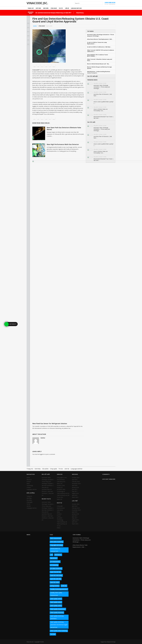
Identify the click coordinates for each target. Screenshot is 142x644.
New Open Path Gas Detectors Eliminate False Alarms (64, 128)
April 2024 (74, 479)
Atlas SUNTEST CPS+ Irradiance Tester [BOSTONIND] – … (97, 55)
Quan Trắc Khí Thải (55, 572)
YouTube (52, 634)
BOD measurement (55, 538)
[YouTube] (108, 535)
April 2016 (74, 495)
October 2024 (75, 477)
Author (35, 26)
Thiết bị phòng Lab (62, 493)
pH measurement (55, 561)
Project (59, 487)
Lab (51, 554)
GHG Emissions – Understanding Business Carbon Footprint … (98, 72)
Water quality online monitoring (58, 631)
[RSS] (100, 538)
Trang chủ (31, 8)
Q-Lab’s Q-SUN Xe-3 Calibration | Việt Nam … (99, 47)
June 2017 (74, 489)
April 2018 (74, 485)
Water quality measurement (57, 609)
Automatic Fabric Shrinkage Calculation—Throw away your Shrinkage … (100, 35)
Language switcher (76, 8)
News (28, 483)
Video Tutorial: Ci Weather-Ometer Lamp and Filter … (99, 60)
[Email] (97, 538)
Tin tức (61, 8)
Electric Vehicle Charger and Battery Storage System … (99, 67)
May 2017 (74, 491)
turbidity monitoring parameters (58, 589)
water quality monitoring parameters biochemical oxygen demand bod (58, 624)
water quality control (55, 598)
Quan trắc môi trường (56, 575)
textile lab (63, 586)
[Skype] (111, 535)
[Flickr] (100, 535)
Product (29, 481)
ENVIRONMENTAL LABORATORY (55, 550)
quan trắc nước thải (55, 579)
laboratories (58, 554)
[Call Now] (6, 324)
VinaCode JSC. (37, 3)
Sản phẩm (45, 8)
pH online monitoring (56, 568)
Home (28, 477)
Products (59, 485)
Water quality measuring (56, 612)
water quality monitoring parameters (56, 617)
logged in (41, 454)
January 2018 (75, 487)
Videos (58, 499)
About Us (29, 479)
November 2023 (76, 483)
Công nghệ (54, 8)
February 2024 (76, 481)
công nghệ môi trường (56, 545)
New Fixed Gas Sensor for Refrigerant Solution (49, 423)
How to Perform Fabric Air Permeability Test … (101, 109)
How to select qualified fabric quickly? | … (103, 102)
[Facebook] (97, 535)
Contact (29, 487)
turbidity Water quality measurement (56, 594)
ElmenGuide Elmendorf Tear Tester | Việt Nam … (103, 117)
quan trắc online (54, 582)
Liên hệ (67, 8)
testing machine (54, 586)
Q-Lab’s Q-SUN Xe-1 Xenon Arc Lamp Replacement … (97, 43)
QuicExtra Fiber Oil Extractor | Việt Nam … (103, 95)
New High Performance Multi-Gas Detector (63, 144)
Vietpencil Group (111, 642)
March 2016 (75, 497)
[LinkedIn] (106, 535)
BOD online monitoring (56, 541)
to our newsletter (110, 3)
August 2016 (75, 493)
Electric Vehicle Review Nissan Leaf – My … (98, 64)
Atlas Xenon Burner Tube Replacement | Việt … (100, 39)
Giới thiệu (38, 8)
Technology (30, 485)
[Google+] (103, 535)
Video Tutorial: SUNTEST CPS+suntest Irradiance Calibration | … (100, 50)
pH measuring (54, 565)
